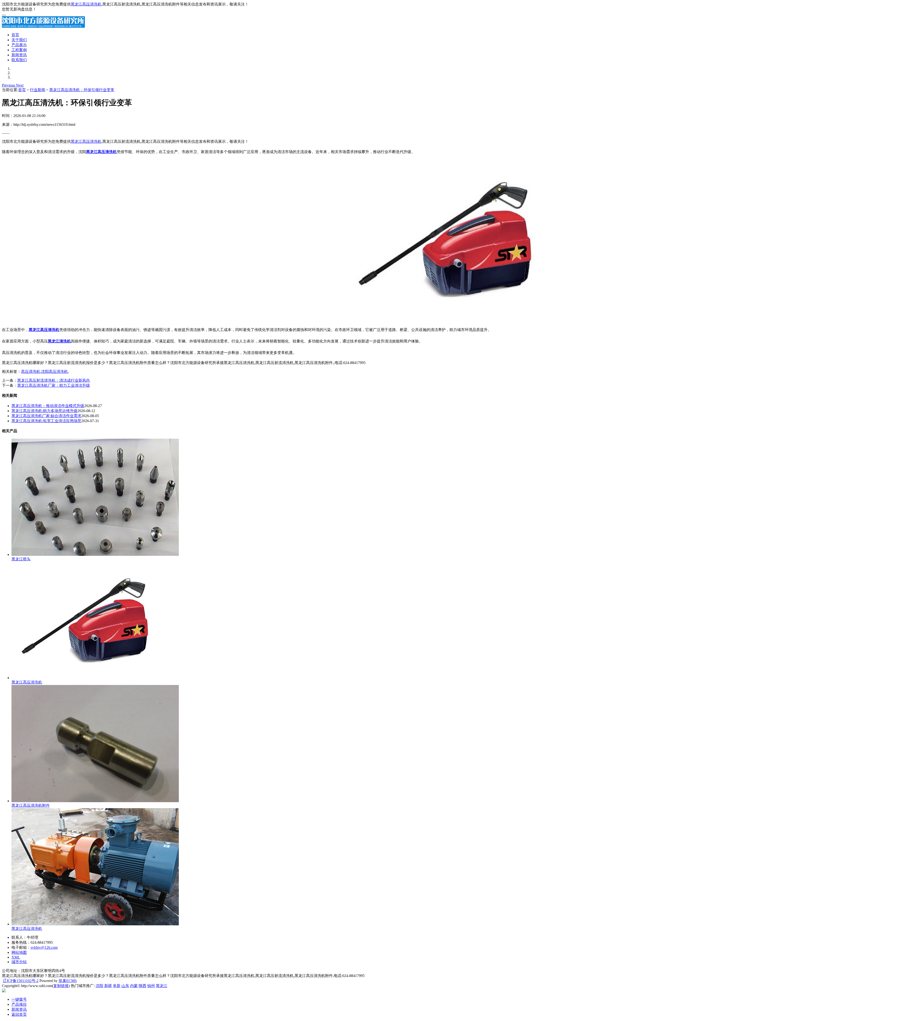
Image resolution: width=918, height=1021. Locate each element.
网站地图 (19, 952)
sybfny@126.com (44, 947)
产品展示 (19, 45)
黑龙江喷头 (21, 559)
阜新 (116, 986)
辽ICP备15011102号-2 (20, 981)
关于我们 (19, 40)
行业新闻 (37, 90)
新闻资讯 (19, 55)
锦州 (151, 986)
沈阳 (99, 986)
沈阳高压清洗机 (54, 372)
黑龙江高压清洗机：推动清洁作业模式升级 (47, 406)
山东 (125, 986)
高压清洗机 (30, 372)
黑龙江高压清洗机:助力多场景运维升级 (44, 411)
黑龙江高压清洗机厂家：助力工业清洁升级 (53, 385)
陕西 (142, 986)
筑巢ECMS (68, 981)
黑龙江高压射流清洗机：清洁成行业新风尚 (53, 380)
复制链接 (61, 986)
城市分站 (19, 962)
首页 (15, 35)
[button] (9, 85)
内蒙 (134, 986)
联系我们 (19, 60)
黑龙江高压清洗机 (86, 4)
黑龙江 (161, 986)
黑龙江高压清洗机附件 (30, 805)
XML (15, 957)
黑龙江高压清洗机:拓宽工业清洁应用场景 (46, 421)
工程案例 (19, 50)
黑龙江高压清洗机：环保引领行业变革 (81, 90)
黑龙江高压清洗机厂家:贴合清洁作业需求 (46, 416)
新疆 (108, 986)
